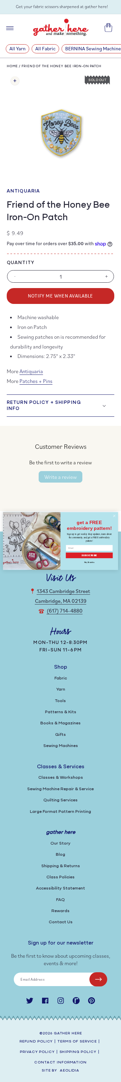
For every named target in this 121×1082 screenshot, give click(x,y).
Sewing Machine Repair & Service (60, 789)
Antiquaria (23, 191)
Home (12, 66)
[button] (60, 405)
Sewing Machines (60, 746)
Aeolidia (69, 1071)
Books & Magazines (60, 723)
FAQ (60, 900)
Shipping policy (77, 1052)
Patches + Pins (35, 381)
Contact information (60, 1062)
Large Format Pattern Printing (60, 811)
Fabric (60, 678)
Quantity (20, 262)
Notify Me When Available (60, 296)
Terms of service (77, 1042)
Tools (60, 701)
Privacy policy (37, 1052)
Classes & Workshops (60, 777)
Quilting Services (60, 800)
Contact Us (61, 922)
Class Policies (60, 877)
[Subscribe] (98, 979)
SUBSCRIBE (89, 555)
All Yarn (17, 48)
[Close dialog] (114, 515)
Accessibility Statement (60, 888)
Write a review (60, 476)
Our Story (60, 843)
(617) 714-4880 (65, 610)
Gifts (60, 734)
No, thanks (89, 562)
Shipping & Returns (60, 866)
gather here (68, 1033)
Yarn (60, 689)
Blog (60, 854)
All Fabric (45, 48)
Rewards (60, 911)
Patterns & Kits (60, 712)
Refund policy (36, 1042)
